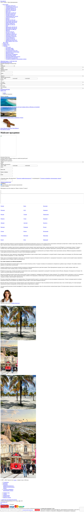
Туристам (5, 45)
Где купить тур (4, 502)
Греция (2, 206)
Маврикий (45, 239)
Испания (3, 210)
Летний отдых (6, 496)
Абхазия (2, 223)
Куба (25, 239)
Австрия (25, 223)
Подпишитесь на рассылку (12, 57)
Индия (25, 231)
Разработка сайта (4, 504)
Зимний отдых (6, 495)
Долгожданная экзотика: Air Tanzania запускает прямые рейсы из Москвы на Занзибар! (20, 107)
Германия (26, 227)
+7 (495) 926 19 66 (13, 61)
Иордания (26, 235)
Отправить (3, 183)
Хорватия (45, 210)
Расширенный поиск (5, 89)
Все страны (5, 4)
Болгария (45, 206)
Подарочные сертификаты (12, 54)
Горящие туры (6, 44)
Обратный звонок (13, 499)
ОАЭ (25, 210)
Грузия (2, 231)
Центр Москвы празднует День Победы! (10, 128)
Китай (2, 239)
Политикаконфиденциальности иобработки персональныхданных (9, 486)
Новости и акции (10, 53)
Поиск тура (5, 43)
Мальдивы (45, 235)
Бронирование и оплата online (12, 51)
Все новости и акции (5, 129)
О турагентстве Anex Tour (11, 50)
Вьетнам (3, 227)
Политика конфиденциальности (13, 56)
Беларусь (45, 223)
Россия (44, 227)
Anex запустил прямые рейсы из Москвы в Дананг (12, 117)
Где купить (8, 47)
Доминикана (3, 235)
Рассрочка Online (9, 48)
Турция (25, 214)
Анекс (15, 480)
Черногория (46, 214)
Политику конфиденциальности (24, 178)
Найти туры (3, 90)
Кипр (25, 206)
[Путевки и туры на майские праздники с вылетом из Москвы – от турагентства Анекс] (18, 339)
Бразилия (45, 218)
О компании (6, 482)
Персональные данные (11, 55)
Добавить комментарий (6, 182)
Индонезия (45, 231)
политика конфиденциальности (32, 508)
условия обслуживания (46, 508)
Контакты (5, 483)
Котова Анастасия (15, 303)
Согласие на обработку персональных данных (16, 59)
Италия (2, 214)
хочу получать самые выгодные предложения (12, 184)
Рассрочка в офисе (10, 49)
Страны (5, 494)
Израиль (2, 218)
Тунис (25, 218)
